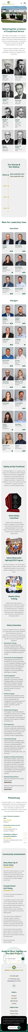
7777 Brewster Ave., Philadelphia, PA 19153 (14, 980)
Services (14, 996)
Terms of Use (14, 1013)
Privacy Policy (14, 1011)
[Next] (25, 834)
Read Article (8, 782)
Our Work (14, 998)
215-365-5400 (14, 976)
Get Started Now (10, 959)
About (2, 1030)
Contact (14, 1003)
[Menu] (24, 3)
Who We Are (14, 1001)
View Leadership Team (17, 176)
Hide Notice (12, 1027)
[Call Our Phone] (21, 3)
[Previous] (25, 838)
